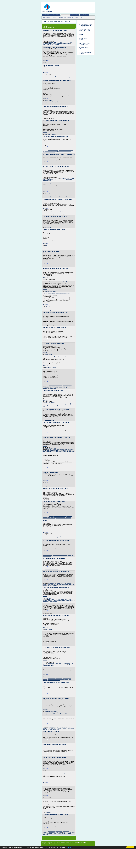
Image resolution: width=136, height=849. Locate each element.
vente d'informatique (47, 538)
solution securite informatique (49, 518)
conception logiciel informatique (51, 664)
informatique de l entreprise (54, 584)
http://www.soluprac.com (49, 306)
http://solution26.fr (48, 812)
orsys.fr (46, 245)
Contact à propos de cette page (80, 842)
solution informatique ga (66, 42)
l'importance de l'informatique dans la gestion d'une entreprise (56, 832)
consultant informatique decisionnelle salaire (53, 178)
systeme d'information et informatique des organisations (60, 385)
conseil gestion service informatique (83, 48)
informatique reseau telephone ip (53, 483)
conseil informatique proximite (85, 25)
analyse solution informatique (48, 151)
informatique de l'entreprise (65, 713)
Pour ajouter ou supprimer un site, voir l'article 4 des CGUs (53, 843)
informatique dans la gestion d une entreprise (85, 53)
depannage (55, 14)
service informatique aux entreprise (84, 34)
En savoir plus (68, 847)
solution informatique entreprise (63, 43)
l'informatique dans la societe (49, 152)
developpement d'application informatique (51, 248)
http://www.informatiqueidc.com (50, 62)
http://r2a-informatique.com (49, 482)
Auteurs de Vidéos (59, 17)
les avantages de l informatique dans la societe (62, 151)
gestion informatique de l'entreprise (55, 727)
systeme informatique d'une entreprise (51, 729)
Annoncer (76, 17)
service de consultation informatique (54, 307)
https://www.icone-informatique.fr (50, 291)
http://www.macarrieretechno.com (50, 448)
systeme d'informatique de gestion (61, 197)
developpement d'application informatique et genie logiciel (57, 403)
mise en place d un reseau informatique (51, 484)
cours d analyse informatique (54, 246)
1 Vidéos (48, 27)
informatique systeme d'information (66, 451)
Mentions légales (48, 842)
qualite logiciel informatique (84, 35)
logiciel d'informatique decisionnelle (60, 179)
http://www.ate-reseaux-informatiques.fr (51, 569)
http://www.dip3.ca (48, 598)
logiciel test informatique (83, 40)
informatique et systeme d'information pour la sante (54, 195)
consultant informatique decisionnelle (65, 178)
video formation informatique (84, 43)
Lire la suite (45, 60)
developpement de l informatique (50, 585)
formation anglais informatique (85, 42)
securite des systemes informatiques (63, 518)
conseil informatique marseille (85, 22)
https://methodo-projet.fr (49, 354)
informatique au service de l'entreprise (51, 44)
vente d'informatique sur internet (66, 537)
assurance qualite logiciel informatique (54, 449)
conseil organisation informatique (85, 24)
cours (84, 14)
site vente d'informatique (53, 537)
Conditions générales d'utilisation (58, 842)
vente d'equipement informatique (55, 535)
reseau (65, 14)
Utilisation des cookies (70, 842)
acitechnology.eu (48, 227)
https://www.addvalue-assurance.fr (51, 711)
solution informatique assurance (68, 712)
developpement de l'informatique (67, 584)
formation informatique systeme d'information (57, 404)
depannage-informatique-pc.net (50, 367)
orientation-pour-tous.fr (49, 552)
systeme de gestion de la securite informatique (58, 516)
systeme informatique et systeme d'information (53, 386)
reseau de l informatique (53, 150)
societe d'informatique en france (54, 663)
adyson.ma (47, 784)
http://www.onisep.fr (48, 100)
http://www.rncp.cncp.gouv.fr (49, 383)
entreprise (74, 14)
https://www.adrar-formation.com (50, 134)
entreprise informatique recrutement (83, 39)
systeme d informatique (64, 247)
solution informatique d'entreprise (55, 42)
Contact (81, 17)
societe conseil (46, 14)
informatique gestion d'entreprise (50, 102)
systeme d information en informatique (57, 387)
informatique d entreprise (84, 26)
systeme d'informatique (53, 247)
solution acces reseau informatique (66, 483)
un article (71, 17)
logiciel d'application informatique (65, 404)
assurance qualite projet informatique (67, 449)
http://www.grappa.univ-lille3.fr (50, 402)
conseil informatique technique (85, 31)
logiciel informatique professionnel (83, 50)
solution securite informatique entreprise (62, 517)
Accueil (44, 17)
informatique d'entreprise (53, 103)
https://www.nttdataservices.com (50, 193)
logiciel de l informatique (84, 44)
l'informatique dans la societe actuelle (66, 150)
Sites (54, 17)
